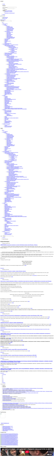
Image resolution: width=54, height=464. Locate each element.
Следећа (4, 382)
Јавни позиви (9, 222)
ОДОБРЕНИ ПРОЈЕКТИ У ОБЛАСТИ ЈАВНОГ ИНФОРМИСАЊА (11, 322)
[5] (9, 437)
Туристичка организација (10, 145)
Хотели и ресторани (10, 139)
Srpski (6, 18)
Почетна (4, 237)
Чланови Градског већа (10, 190)
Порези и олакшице (8, 228)
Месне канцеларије (12, 172)
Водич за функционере (10, 196)
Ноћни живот (9, 140)
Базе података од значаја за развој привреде (11, 225)
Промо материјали (9, 223)
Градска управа (7, 162)
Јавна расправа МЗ (7, 200)
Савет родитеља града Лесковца (7, 429)
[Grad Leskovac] (3, 19)
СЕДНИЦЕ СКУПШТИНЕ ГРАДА (7, 397)
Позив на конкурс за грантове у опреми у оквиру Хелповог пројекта (13, 271)
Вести (3, 130)
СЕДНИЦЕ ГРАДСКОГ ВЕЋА (7, 400)
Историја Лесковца (9, 134)
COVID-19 (6, 131)
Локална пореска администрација (8, 426)
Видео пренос (7, 210)
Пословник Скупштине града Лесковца (12, 182)
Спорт (6, 150)
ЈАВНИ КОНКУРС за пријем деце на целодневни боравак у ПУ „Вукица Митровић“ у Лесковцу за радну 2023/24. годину (20, 392)
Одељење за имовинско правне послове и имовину (14, 166)
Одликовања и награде (10, 136)
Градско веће (7, 189)
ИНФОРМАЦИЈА (2, 327)
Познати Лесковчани (10, 138)
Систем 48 (6, 205)
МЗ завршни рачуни (12, 175)
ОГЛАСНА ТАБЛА (7, 213)
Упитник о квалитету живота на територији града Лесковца (13, 215)
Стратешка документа (8, 218)
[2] (9, 434)
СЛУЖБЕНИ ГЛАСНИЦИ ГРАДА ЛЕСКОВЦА (9, 398)
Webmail (4, 14)
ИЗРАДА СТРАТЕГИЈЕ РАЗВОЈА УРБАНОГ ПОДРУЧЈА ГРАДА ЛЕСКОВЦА (16, 216)
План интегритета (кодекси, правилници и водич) (12, 194)
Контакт (4, 231)
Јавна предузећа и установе (9, 153)
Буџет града (6, 192)
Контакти (8, 221)
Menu (2, 128)
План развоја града (7, 199)
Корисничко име (5, 7)
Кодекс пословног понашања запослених (13, 195)
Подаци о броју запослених (11, 180)
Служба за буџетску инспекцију (9, 193)
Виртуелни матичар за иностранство (10, 206)
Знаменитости (9, 143)
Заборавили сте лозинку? (8, 11)
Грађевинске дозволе (8, 211)
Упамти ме (5, 9)
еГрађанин (6, 212)
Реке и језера (9, 141)
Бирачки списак (7, 208)
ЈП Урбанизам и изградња (6, 428)
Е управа (4, 203)
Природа (6, 149)
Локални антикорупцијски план (9, 198)
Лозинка (4, 8)
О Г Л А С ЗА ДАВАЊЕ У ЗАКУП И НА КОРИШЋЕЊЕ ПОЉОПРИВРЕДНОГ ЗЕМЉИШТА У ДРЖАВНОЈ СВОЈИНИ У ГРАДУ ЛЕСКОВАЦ (23, 388)
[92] (9, 442)
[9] (9, 440)
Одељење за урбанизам (10, 163)
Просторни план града (12, 154)
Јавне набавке (7, 209)
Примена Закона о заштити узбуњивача (11, 160)
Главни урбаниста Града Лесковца (12, 186)
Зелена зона (6, 226)
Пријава (4, 10)
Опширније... (2, 268)
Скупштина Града (7, 181)
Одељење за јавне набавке (11, 177)
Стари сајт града (5, 430)
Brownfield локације (7, 230)
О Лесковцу (4, 132)
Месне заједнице (11, 173)
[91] (9, 441)
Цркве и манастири (9, 144)
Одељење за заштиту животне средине (13, 168)
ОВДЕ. (50, 324)
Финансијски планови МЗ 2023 (13, 174)
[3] (9, 435)
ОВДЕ (25, 265)
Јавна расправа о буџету (8, 201)
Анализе (6, 220)
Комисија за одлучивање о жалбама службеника (14, 197)
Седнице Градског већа (10, 191)
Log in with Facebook (9, 10)
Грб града (8, 133)
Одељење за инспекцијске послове (12, 164)
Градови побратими (10, 137)
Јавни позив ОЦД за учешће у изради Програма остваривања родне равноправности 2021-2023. (18, 355)
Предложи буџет (11, 165)
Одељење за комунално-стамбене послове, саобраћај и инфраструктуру (18, 179)
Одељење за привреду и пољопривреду (13, 167)
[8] (9, 439)
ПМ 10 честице (11, 170)
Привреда (4, 217)
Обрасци (6, 204)
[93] (9, 443)
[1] (9, 433)
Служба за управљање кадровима (12, 178)
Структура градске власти (8, 161)
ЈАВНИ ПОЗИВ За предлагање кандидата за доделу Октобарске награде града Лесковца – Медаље (18, 244)
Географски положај (10, 135)
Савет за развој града (8, 219)
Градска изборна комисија (8, 214)
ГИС (5, 227)
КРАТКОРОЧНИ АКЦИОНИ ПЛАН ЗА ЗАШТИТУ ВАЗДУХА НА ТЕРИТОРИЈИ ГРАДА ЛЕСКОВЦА (17, 406)
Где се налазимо (7, 232)
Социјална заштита (8, 148)
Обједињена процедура (8, 207)
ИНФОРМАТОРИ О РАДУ (6, 395)
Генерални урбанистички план (13, 155)
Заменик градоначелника (10, 188)
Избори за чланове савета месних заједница (11, 152)
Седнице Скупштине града (11, 184)
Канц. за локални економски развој (8, 427)
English (7, 17)
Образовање (6, 147)
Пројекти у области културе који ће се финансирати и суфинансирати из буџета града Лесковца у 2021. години (21, 315)
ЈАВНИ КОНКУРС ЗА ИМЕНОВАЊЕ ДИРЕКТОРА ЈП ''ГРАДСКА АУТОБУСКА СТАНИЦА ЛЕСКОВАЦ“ (17, 389)
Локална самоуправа (6, 151)
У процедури (13, 158)
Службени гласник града (10, 185)
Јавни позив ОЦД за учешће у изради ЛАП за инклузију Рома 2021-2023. (13, 349)
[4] (9, 436)
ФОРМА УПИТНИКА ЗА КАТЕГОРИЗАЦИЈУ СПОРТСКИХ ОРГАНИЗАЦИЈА (14, 405)
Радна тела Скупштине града (11, 183)
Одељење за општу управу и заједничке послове (14, 171)
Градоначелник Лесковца (8, 187)
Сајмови (6, 224)
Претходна (4, 374)
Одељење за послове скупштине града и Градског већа (15, 176)
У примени (12, 157)
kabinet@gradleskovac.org (5, 423)
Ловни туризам (9, 142)
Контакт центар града (8, 234)
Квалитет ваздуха (11, 169)
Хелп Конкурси (34, 275)
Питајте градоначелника (8, 233)
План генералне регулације (13, 156)
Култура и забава (7, 146)
